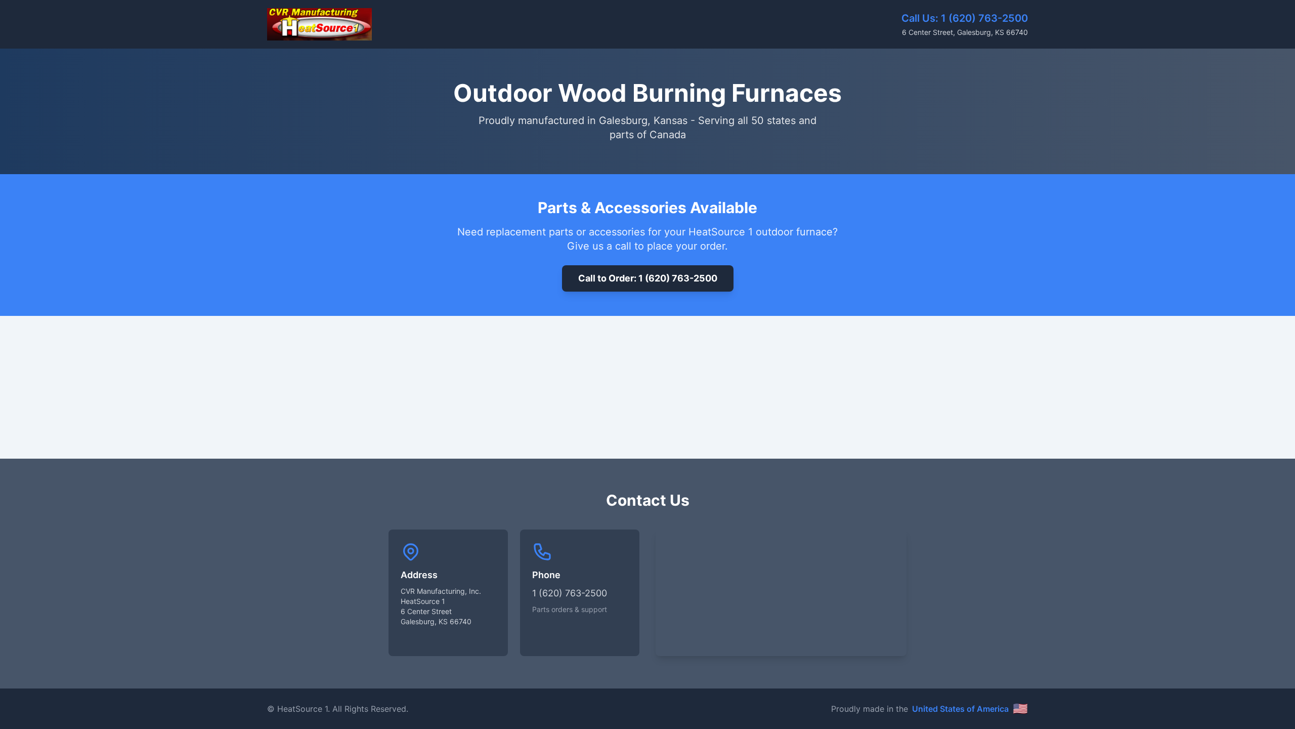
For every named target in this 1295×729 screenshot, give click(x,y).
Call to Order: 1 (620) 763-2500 (647, 278)
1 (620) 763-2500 (984, 18)
